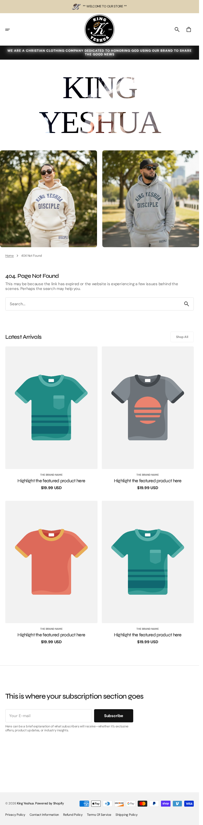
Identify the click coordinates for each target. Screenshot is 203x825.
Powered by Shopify (49, 803)
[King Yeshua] (99, 29)
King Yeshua (25, 803)
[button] (11, 29)
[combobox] (93, 304)
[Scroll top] (192, 818)
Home (9, 255)
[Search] (186, 304)
